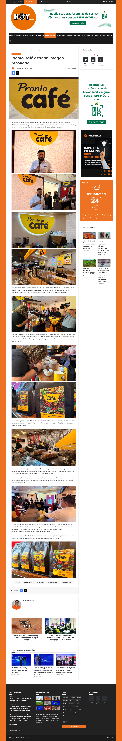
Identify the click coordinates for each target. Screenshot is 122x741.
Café (18, 582)
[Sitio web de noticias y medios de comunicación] (24, 17)
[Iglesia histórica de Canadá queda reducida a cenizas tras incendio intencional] (89, 235)
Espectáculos (99, 35)
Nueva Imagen (53, 582)
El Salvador (28, 582)
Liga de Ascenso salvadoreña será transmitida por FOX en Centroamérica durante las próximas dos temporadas (69, 2)
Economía (39, 35)
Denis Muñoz (18, 68)
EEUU (64, 703)
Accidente (65, 697)
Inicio (11, 35)
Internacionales (28, 35)
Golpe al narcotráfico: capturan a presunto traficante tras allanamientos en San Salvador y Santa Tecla (103, 247)
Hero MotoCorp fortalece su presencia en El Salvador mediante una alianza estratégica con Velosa (65, 669)
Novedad (73, 709)
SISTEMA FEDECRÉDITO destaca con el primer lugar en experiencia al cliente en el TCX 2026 (21, 669)
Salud (71, 712)
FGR (78, 703)
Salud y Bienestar (87, 35)
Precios (65, 712)
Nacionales (17, 35)
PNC (80, 709)
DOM (71, 700)
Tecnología (60, 35)
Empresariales (49, 35)
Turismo (69, 35)
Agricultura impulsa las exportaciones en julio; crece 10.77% (89, 271)
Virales (76, 35)
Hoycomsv (40, 582)
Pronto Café (67, 582)
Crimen (79, 697)
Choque (73, 697)
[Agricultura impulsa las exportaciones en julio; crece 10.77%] (89, 263)
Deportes (110, 35)
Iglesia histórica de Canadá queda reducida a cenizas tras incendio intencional (89, 244)
